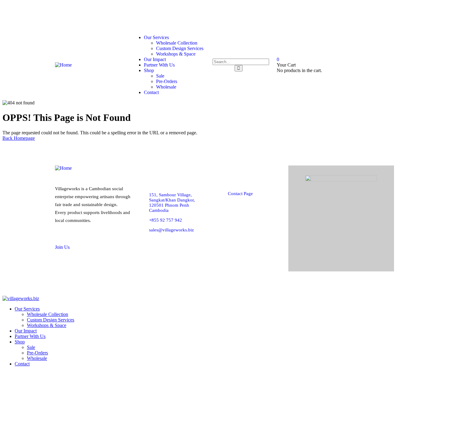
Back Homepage (18, 138)
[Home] (63, 65)
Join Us (62, 247)
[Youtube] (383, 15)
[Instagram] (335, 15)
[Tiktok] (359, 15)
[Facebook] (311, 15)
